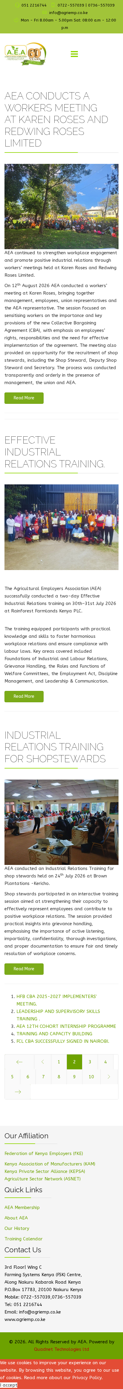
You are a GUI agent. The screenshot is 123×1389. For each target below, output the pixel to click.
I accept (8, 1385)
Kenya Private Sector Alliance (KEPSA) (44, 1171)
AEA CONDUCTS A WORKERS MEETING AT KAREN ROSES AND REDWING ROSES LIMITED (56, 119)
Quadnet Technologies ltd (61, 1349)
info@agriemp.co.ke (68, 12)
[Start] (19, 1061)
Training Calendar (23, 1239)
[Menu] (74, 54)
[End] (18, 1091)
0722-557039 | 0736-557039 (86, 5)
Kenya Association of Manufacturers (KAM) (49, 1164)
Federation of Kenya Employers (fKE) (43, 1153)
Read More (24, 398)
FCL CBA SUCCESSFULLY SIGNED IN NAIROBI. (62, 1041)
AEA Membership (22, 1207)
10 (91, 1077)
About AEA (16, 1218)
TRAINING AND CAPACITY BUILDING (54, 1034)
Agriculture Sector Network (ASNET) (42, 1179)
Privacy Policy (87, 1377)
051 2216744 (34, 5)
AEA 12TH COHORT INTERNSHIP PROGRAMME (66, 1026)
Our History (16, 1228)
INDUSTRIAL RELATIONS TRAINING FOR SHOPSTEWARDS (55, 747)
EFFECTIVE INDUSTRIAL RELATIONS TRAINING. (54, 451)
